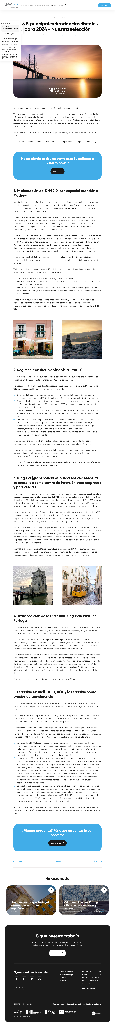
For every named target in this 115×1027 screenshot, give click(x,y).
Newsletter (56, 953)
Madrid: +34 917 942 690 (91, 981)
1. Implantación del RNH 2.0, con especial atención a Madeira (10, 28)
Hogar (50, 18)
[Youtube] (39, 979)
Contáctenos (104, 5)
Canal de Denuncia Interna (92, 1004)
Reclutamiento (58, 1004)
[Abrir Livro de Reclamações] (96, 1013)
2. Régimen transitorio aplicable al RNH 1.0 (9, 34)
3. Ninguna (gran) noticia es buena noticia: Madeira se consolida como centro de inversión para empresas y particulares (10, 41)
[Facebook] (16, 979)
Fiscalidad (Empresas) (57, 35)
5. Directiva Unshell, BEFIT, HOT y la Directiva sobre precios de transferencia (10, 56)
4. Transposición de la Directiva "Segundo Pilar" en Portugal (10, 49)
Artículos (63, 18)
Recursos (56, 18)
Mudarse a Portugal (66, 975)
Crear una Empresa (66, 972)
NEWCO (63, 981)
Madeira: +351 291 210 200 (91, 972)
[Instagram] (32, 979)
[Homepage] (9, 5)
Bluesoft (29, 1004)
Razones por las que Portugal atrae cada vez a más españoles (30, 905)
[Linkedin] (24, 979)
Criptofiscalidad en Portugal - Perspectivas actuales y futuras (82, 905)
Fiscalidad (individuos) (70, 35)
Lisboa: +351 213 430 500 (91, 975)
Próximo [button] (95, 861)
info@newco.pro (88, 989)
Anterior (20, 861)
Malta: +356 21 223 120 (90, 978)
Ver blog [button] (58, 861)
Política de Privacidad (73, 1004)
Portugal (48, 35)
